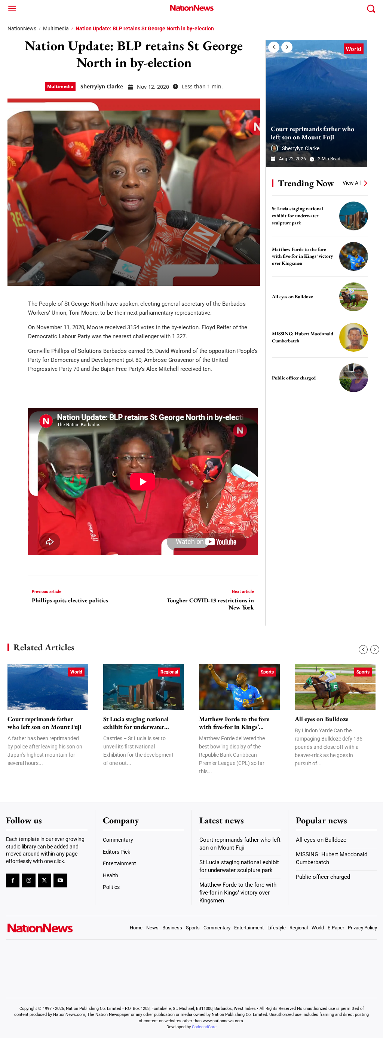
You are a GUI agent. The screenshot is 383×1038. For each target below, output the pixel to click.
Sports (267, 672)
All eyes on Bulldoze (292, 296)
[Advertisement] (322, 454)
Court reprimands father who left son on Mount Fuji (312, 132)
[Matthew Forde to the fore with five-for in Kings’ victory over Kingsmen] (353, 256)
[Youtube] (60, 880)
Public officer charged (294, 378)
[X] (15, 321)
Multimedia (56, 28)
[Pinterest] (15, 343)
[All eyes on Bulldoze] (353, 296)
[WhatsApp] (15, 366)
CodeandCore (204, 1027)
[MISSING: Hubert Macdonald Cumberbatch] (353, 337)
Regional (169, 672)
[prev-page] (273, 47)
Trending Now (306, 183)
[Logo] (191, 8)
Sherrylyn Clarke (101, 86)
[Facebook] (15, 298)
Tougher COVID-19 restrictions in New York (210, 604)
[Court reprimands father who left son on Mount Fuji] (316, 103)
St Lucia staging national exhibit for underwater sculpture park (297, 215)
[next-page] (286, 47)
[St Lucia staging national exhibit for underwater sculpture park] (353, 216)
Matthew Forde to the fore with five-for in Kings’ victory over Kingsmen (302, 256)
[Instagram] (28, 880)
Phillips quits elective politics (70, 600)
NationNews (21, 28)
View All (352, 183)
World (353, 48)
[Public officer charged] (353, 377)
